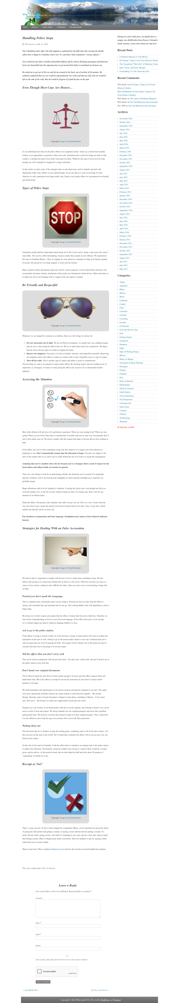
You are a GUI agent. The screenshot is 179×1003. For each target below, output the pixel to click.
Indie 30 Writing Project (129, 351)
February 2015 (125, 192)
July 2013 (123, 261)
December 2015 (126, 155)
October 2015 (125, 162)
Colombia (123, 311)
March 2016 (124, 147)
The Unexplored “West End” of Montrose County (139, 64)
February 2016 (125, 151)
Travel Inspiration (127, 395)
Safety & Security (127, 388)
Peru (121, 377)
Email (38, 934)
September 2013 (126, 254)
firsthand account (57, 849)
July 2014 (123, 217)
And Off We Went (31, 990)
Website (38, 945)
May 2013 (124, 269)
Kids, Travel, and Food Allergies (133, 67)
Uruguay (123, 410)
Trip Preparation (126, 399)
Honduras (123, 344)
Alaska (122, 282)
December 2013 (126, 243)
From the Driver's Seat (129, 329)
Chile (122, 307)
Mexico (122, 355)
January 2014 (125, 239)
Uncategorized (125, 403)
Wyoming (123, 421)
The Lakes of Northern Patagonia (143, 98)
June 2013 (124, 265)
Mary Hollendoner (124, 91)
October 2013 (125, 250)
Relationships (125, 384)
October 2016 (125, 122)
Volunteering (61, 27)
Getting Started (126, 337)
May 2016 (124, 140)
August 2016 (125, 129)
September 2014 (126, 210)
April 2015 (124, 184)
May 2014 (124, 224)
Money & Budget (126, 359)
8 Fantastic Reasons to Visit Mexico (134, 56)
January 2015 (125, 195)
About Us (35, 27)
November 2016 (126, 118)
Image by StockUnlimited (70, 141)
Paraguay (123, 373)
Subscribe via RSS (127, 427)
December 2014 (126, 199)
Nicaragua (124, 366)
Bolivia (122, 293)
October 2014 (125, 206)
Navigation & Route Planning (131, 362)
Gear (121, 333)
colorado (123, 315)
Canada (122, 304)
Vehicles (123, 414)
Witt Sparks (29, 44)
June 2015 (124, 177)
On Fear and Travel (99, 990)
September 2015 (126, 166)
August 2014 (125, 214)
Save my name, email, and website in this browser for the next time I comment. (62, 959)
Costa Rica (124, 318)
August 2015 (125, 169)
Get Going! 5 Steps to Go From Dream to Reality (139, 60)
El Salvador (124, 326)
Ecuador (123, 322)
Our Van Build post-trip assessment (144, 102)
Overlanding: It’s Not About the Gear (134, 71)
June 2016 (124, 136)
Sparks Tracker (47, 27)
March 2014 (124, 232)
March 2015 (124, 188)
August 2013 (125, 258)
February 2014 (125, 236)
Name (38, 923)
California (123, 300)
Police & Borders (48, 868)
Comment (39, 898)
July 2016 (123, 133)
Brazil (122, 296)
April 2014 (124, 228)
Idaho (122, 348)
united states (124, 406)
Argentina (123, 285)
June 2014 (124, 221)
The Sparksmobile (76, 27)
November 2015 (126, 158)
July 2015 (123, 173)
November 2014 (126, 202)
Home (25, 27)
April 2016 (124, 144)
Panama (123, 370)
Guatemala (124, 340)
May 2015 (124, 180)
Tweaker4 (117, 1000)
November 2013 (126, 246)
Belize (122, 289)
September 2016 (126, 125)
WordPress (105, 1000)
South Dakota (125, 392)
